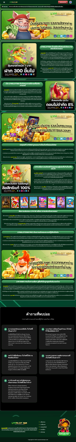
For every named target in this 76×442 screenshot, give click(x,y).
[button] (4, 2)
